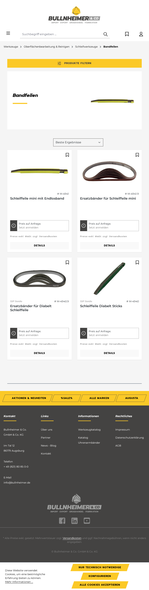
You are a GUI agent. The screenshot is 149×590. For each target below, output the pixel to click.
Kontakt (46, 453)
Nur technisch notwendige (100, 567)
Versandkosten (72, 538)
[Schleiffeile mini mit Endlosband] (39, 171)
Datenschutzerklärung (129, 437)
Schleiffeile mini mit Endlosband (37, 198)
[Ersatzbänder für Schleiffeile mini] (109, 171)
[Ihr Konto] (141, 34)
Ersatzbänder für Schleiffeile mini (108, 198)
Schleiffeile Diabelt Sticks (101, 306)
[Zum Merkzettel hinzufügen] (67, 155)
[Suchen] (105, 34)
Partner (46, 437)
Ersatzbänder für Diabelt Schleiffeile (31, 308)
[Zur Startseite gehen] (74, 15)
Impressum (122, 429)
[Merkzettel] (127, 34)
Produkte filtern (77, 63)
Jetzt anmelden (28, 227)
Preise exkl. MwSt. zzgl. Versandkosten (33, 236)
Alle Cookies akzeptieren (100, 585)
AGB (118, 445)
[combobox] (61, 34)
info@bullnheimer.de (17, 482)
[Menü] (8, 33)
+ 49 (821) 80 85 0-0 (16, 466)
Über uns (46, 429)
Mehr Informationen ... (19, 581)
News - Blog (48, 445)
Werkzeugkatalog (89, 429)
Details (39, 245)
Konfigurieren (100, 576)
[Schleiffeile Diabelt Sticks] (109, 279)
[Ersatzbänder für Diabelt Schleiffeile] (39, 279)
